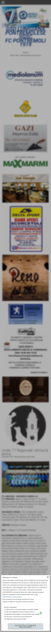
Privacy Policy (16, 597)
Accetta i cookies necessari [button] (25, 626)
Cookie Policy (6, 597)
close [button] (47, 577)
